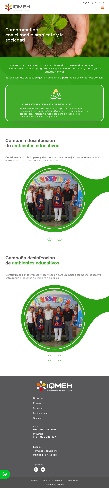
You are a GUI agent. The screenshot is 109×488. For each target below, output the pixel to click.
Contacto (38, 418)
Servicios (38, 408)
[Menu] (101, 7)
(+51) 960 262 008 (44, 429)
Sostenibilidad (40, 413)
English (86, 3)
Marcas (37, 403)
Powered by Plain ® (54, 484)
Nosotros (38, 398)
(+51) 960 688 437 (44, 436)
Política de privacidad (45, 455)
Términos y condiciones (45, 451)
